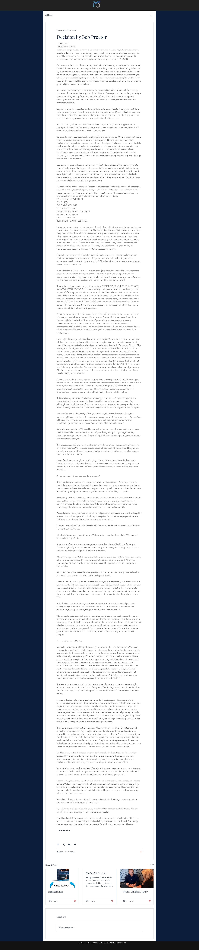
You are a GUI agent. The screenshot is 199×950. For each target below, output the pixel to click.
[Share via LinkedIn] (69, 844)
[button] (151, 15)
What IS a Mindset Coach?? (135, 891)
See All (151, 864)
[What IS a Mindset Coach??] (137, 878)
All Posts (49, 15)
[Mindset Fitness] (62, 878)
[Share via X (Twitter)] (64, 844)
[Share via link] (75, 844)
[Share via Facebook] (58, 844)
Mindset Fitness (55, 891)
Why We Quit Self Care (96, 873)
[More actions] (140, 30)
